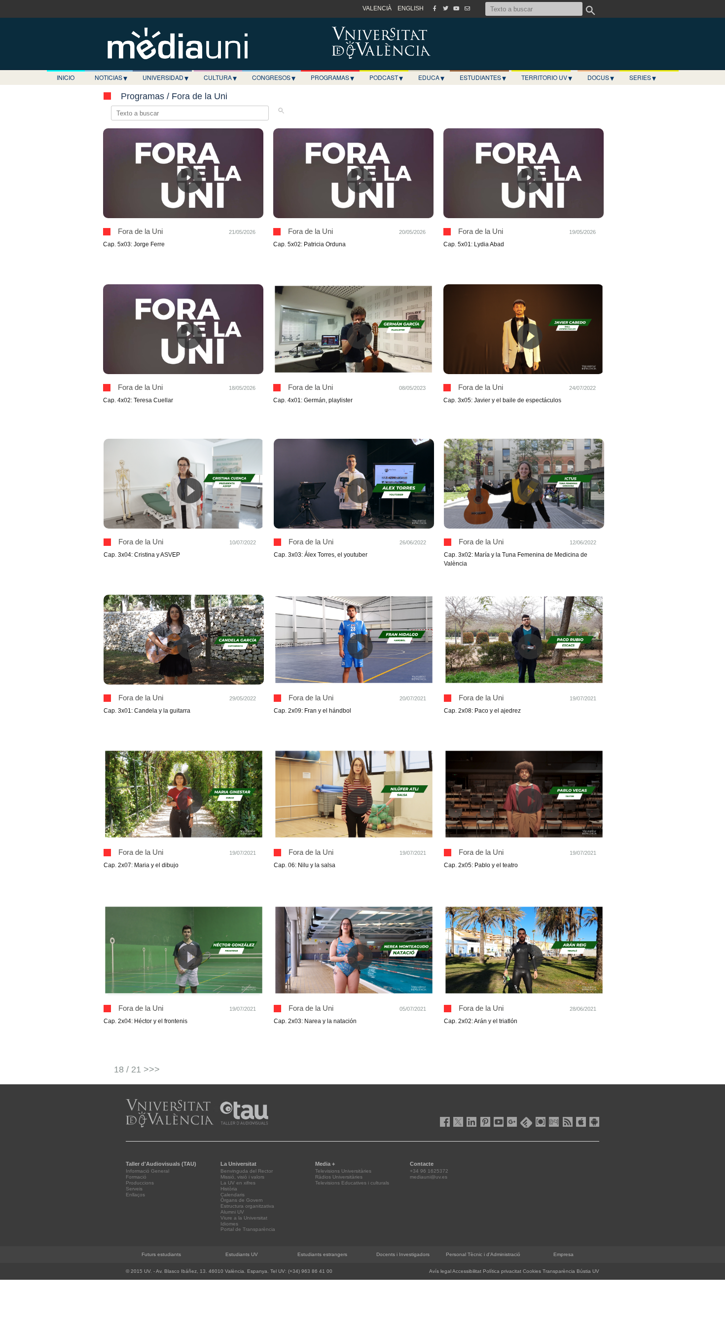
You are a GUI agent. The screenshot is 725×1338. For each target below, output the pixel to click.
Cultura (220, 77)
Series (642, 77)
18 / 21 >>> (137, 1069)
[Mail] (467, 8)
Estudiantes (483, 77)
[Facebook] (434, 8)
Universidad (165, 77)
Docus (600, 77)
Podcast (386, 77)
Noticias (111, 77)
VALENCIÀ (377, 8)
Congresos (273, 77)
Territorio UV (546, 77)
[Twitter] (445, 8)
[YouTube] (456, 8)
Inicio (65, 77)
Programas (332, 77)
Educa (431, 77)
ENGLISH (411, 8)
